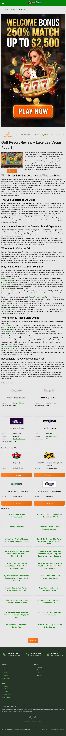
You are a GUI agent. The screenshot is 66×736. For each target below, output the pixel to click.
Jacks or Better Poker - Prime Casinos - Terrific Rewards (17, 601)
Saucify (6, 670)
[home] (35, 5)
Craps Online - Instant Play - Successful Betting (49, 589)
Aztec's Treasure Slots (36, 297)
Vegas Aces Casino (7, 325)
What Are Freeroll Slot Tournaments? (17, 516)
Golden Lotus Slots (7, 278)
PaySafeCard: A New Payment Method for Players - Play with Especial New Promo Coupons (49, 553)
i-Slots (6, 686)
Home (6, 9)
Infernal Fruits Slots (46, 135)
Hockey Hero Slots (7, 284)
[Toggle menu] (3, 3)
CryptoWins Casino (7, 346)
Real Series (7, 694)
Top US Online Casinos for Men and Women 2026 (49, 614)
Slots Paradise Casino (8, 332)
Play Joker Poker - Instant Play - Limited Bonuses (49, 601)
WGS (5, 667)
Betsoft (6, 675)
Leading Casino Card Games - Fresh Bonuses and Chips (16, 589)
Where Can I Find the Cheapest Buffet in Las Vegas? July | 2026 (17, 540)
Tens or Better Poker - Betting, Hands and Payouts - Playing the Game (16, 615)
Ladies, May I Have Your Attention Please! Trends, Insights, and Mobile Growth (17, 553)
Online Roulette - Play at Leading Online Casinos (49, 626)
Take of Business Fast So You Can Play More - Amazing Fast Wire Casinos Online (49, 566)
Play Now (12, 171)
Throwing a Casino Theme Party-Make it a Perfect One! (49, 516)
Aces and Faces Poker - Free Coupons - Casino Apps (49, 577)
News (13, 9)
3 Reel (6, 691)
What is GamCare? (17, 527)
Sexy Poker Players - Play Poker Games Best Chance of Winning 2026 (49, 541)
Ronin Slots (10, 309)
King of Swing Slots (7, 291)
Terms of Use (45, 729)
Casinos (4, 664)
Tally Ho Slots (6, 303)
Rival (5, 672)
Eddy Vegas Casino (7, 338)
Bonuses (39, 667)
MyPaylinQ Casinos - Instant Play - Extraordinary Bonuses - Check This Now (17, 578)
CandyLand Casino (18, 403)
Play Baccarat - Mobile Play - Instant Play (17, 626)
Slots (38, 672)
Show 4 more (6, 697)
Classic (6, 689)
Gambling (39, 675)
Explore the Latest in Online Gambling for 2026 (49, 528)
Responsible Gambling (57, 729)
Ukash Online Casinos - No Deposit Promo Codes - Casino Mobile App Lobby (16, 566)
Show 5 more (6, 678)
